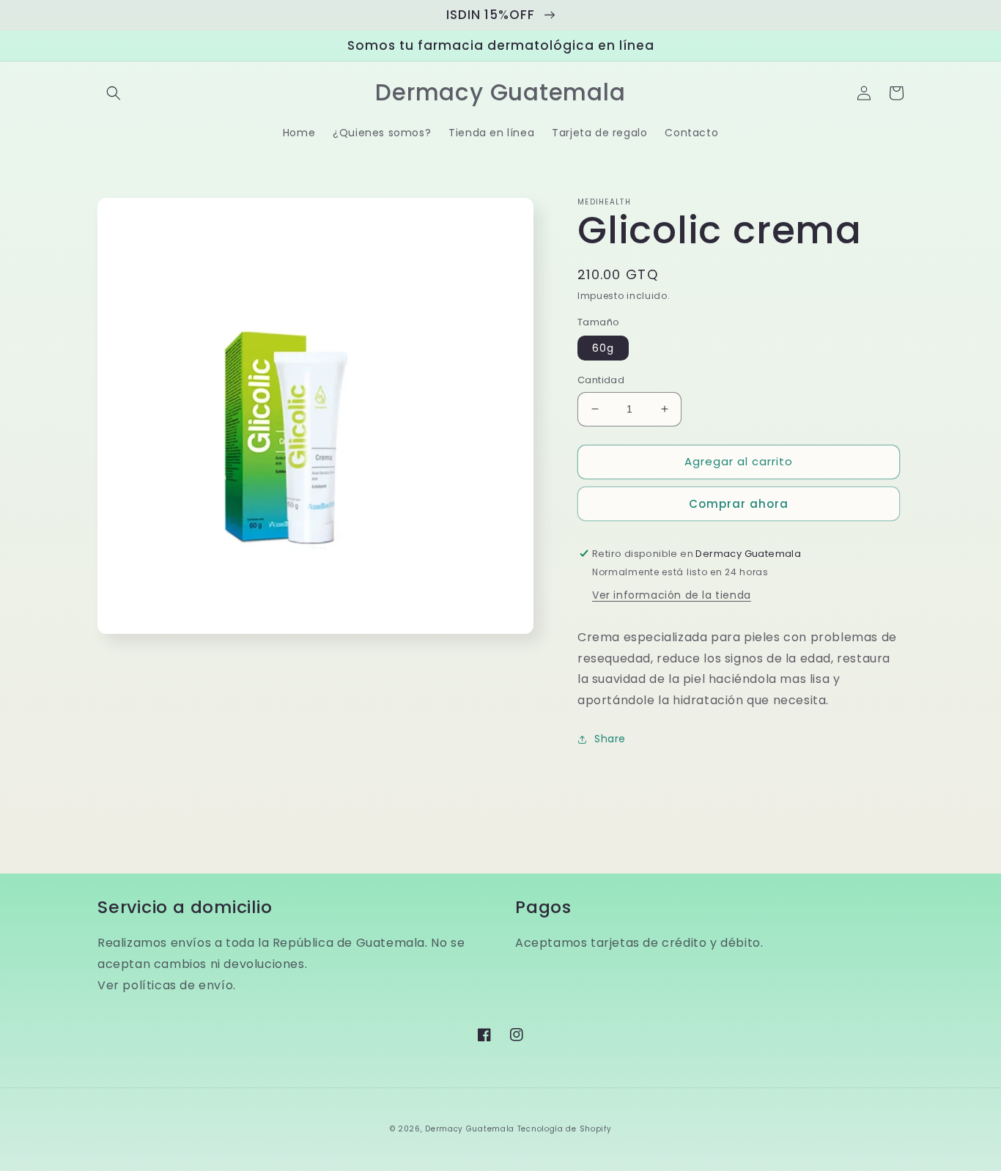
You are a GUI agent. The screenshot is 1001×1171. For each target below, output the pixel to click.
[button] (113, 93)
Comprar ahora (738, 503)
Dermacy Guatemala (469, 1128)
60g (603, 348)
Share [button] (610, 738)
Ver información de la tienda (671, 595)
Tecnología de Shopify (564, 1128)
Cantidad (600, 380)
